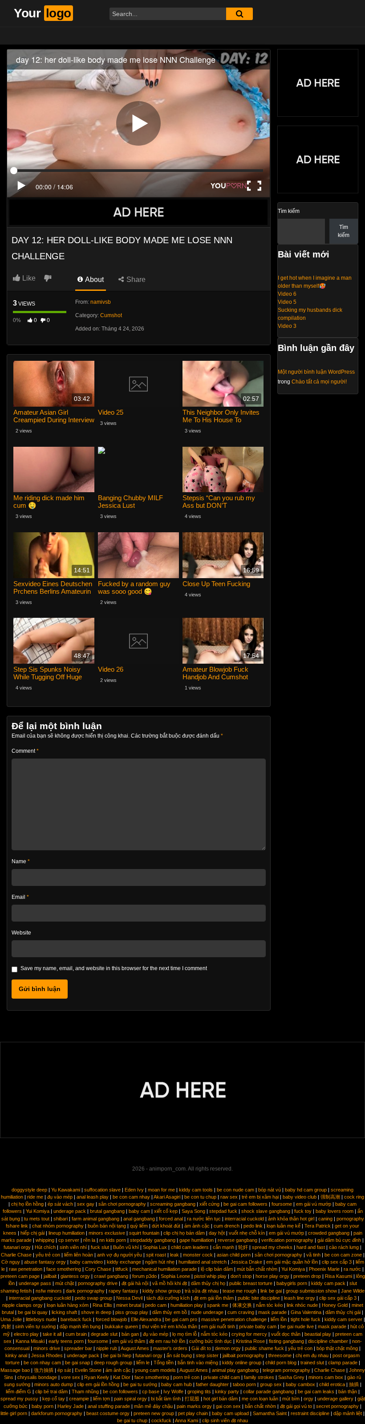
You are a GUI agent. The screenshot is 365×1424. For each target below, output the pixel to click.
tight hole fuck (305, 1319)
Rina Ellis (102, 1305)
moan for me (161, 1189)
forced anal (171, 1218)
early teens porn (66, 1341)
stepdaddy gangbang (152, 1240)
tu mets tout (36, 1218)
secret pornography (337, 1406)
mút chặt (64, 1283)
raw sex (229, 1197)
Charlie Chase (16, 1254)
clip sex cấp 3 (337, 1262)
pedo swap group (93, 1298)
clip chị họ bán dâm (184, 1233)
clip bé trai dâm (51, 1391)
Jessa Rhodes (47, 1355)
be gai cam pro (181, 1319)
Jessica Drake (246, 1262)
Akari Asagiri (167, 1197)
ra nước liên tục (204, 1218)
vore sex (70, 1377)
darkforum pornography (56, 1413)
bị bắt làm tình (166, 1398)
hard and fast (310, 1247)
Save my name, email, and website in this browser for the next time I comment (113, 968)
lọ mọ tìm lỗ (184, 1334)
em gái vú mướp (313, 1204)
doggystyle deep (29, 1189)
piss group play (131, 1312)
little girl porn (13, 1413)
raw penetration (25, 1269)
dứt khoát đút (166, 1225)
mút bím (291, 1398)
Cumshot (111, 315)
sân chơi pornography (122, 1204)
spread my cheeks (272, 1247)
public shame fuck (264, 1348)
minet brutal (128, 1305)
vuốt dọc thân (285, 1334)
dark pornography (85, 1290)
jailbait (50, 1276)
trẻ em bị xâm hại (260, 1197)
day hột (217, 1233)
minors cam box (325, 1377)
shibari (60, 1218)
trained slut (312, 1362)
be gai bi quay (33, 1312)
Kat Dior (121, 1377)
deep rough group (113, 1362)
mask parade (272, 1312)
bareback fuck (76, 1319)
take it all (52, 1334)
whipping (45, 1240)
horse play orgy (272, 1276)
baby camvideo (86, 1262)
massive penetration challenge (234, 1319)
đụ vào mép (60, 1197)
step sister (207, 1355)
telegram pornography (286, 1370)
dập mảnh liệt (347, 1413)
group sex (271, 1384)
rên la (89, 1240)
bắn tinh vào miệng (198, 1362)
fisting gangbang (286, 1341)
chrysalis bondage (37, 1377)
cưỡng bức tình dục (210, 1341)
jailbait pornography (243, 1355)
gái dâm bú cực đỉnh (339, 1240)
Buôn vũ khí (126, 1247)
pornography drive (98, 1283)
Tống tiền (164, 1362)
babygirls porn (291, 1283)
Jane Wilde (353, 1290)
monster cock (198, 1254)
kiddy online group (241, 1362)
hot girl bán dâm (220, 1398)
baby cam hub (176, 1384)
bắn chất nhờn (260, 1406)
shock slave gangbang (265, 1211)
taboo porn (244, 1384)
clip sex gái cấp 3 (338, 1298)
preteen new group (154, 1413)
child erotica (332, 1384)
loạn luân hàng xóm (68, 1305)
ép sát (64, 1370)
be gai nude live (297, 1326)
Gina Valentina (306, 1312)
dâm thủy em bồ (169, 1312)
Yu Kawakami (65, 1189)
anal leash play (93, 1197)
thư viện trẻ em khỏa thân (169, 1326)
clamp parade (342, 1362)
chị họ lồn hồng (27, 1204)
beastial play (317, 1334)
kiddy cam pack (328, 1283)
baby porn (42, 1406)
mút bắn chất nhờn (257, 1269)
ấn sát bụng (179, 1355)
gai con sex (228, 1406)
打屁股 (192, 1398)
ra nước (352, 1269)
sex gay (85, 1204)
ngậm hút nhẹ (159, 1262)
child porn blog (280, 1362)
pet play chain (193, 1413)
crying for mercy (249, 1334)
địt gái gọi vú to (296, 1406)
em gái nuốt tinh (218, 1326)
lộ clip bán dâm (217, 1269)
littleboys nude (41, 1319)
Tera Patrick (317, 1225)
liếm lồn (279, 1319)
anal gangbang (139, 1218)
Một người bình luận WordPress (316, 372)
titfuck (121, 1269)
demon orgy (228, 1348)
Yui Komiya (37, 1211)
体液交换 (242, 1305)
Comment (25, 751)
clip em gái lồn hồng (98, 1384)
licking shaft (64, 1312)
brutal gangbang (107, 1211)
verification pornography (287, 1240)
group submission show (311, 1290)
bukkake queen (121, 1326)
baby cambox (300, 1384)
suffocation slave (102, 1189)
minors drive (46, 1348)
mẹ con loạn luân (260, 1398)
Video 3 (287, 326)
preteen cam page (20, 1276)
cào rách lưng (344, 1247)
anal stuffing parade (109, 1406)
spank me (217, 1305)
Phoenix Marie (324, 1269)
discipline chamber (328, 1341)
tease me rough (239, 1290)
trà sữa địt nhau (202, 1290)
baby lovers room (334, 1211)
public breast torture (250, 1283)
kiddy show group (161, 1290)
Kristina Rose (250, 1341)
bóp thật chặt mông (337, 1348)
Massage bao (15, 1370)
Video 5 (287, 302)
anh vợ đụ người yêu (119, 1254)
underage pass (35, 1283)
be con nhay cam (42, 1362)
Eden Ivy (134, 1189)
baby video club (299, 1197)
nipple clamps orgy (22, 1305)
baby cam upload (230, 1413)
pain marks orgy (194, 1406)
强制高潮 (330, 1197)
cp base (150, 1391)
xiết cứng (209, 1204)
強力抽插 (43, 1370)
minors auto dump (53, 1384)
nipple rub (106, 1348)
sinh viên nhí (73, 1247)
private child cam (221, 1377)
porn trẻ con (186, 1377)
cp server (68, 1240)
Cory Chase (98, 1269)
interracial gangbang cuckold (40, 1298)
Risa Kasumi (338, 1276)
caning (325, 1218)
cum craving (240, 1312)
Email (20, 897)
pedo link (253, 1225)
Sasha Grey (291, 1377)
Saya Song (193, 1211)
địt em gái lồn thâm (214, 1298)
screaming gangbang (172, 1204)
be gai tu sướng (140, 1384)
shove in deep (96, 1312)
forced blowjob (111, 1319)
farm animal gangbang (95, 1218)
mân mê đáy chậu (153, 1406)
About (94, 279)
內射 (6, 1326)
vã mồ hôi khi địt (169, 1283)
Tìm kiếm (289, 211)
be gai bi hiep (117, 1355)
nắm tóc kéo (269, 1305)
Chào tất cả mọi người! (319, 382)
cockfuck (161, 1420)
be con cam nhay (131, 1197)
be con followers (120, 1391)
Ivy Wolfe (173, 1391)
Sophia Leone (175, 1276)
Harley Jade (70, 1406)
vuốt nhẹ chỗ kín (247, 1233)
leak (174, 1254)
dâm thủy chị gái (343, 1312)
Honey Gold (335, 1305)
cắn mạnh (223, 1247)
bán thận (347, 1391)
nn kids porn (112, 1240)
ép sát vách (60, 1204)
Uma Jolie (11, 1319)
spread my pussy (19, 1398)
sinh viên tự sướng (35, 1326)
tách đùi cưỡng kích (168, 1298)
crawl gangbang (111, 1276)
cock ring (354, 1197)
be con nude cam (235, 1189)
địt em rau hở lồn (167, 1341)
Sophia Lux (155, 1247)
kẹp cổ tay (53, 1398)
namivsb (100, 302)
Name (21, 861)
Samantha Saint (270, 1413)
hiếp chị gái (32, 1233)
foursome (282, 1204)
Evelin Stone (88, 1370)
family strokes (259, 1377)
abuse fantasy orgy (45, 1262)
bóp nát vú (269, 1189)
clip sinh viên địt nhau (225, 1420)
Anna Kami (186, 1420)
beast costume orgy (108, 1413)
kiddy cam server (343, 1319)
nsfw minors (49, 1290)
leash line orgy (299, 1298)
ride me (35, 1197)
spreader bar (78, 1348)
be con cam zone (343, 1254)
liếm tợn (101, 1398)
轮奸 (243, 1247)
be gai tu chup (132, 1420)
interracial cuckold (244, 1218)
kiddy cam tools (196, 1189)
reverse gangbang (237, 1240)
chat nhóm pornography (58, 1225)
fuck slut (100, 1247)
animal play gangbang (235, 1370)
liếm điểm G (18, 1391)
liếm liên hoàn (78, 1254)
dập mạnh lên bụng (80, 1326)
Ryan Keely (96, 1377)
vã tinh (313, 1254)
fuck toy (303, 1211)
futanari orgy (17, 1247)
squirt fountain (144, 1233)
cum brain (76, 1334)
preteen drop (307, 1276)
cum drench (226, 1225)
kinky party (227, 1391)
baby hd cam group (306, 1189)
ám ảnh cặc (197, 1225)
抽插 (354, 1384)
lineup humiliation (67, 1233)
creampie (79, 1398)
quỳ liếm (139, 1225)
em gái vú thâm (128, 1341)
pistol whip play (210, 1276)
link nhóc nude (302, 1305)
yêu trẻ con (48, 1254)
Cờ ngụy (10, 1262)
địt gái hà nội (135, 1283)
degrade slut (104, 1334)
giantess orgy (75, 1276)
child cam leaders (190, 1247)
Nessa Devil (129, 1298)
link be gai (271, 1290)
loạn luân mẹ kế (283, 1225)
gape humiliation (196, 1240)
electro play (26, 1334)
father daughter (212, 1384)
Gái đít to (201, 1348)
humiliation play (186, 1305)
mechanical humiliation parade (164, 1269)
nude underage (207, 1312)
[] (239, 14)
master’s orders (170, 1348)
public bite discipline (259, 1298)
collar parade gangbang (268, 1391)
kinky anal (16, 1355)
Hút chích (45, 1247)
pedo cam (155, 1305)
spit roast (156, 1254)
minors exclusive (107, 1233)
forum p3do (144, 1276)
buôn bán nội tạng (107, 1225)
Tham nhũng (85, 1391)
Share (135, 279)
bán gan (130, 1334)
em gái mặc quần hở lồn (292, 1262)
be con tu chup (200, 1197)
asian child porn (234, 1254)
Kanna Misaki (30, 1341)
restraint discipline (310, 1413)
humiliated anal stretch (202, 1262)
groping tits (199, 1391)
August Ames (135, 1348)
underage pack (69, 1211)
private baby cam (257, 1326)
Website (21, 933)
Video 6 (287, 294)
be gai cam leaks (316, 1391)
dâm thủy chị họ (208, 1283)
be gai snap (77, 1362)
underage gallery (335, 1398)
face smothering (63, 1269)
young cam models (155, 1370)
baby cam (139, 1211)
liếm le (143, 1362)
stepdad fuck (223, 1211)
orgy (308, 1398)
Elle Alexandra (146, 1319)
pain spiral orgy (130, 1398)
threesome (280, 1355)
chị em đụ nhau (312, 1355)
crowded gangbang (328, 1233)
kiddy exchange (124, 1262)
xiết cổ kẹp (166, 1211)
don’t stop (241, 1276)
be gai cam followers (245, 1204)
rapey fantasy (123, 1290)
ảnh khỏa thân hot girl (291, 1218)
